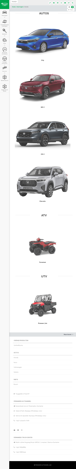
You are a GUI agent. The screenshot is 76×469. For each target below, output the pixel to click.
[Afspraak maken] (57, 2)
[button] (69, 7)
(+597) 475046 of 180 (22, 420)
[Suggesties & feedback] (68, 2)
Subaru (16, 372)
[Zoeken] (72, 2)
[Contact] (65, 2)
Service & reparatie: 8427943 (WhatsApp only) (30, 416)
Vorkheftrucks (18, 345)
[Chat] (61, 2)
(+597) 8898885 (20, 447)
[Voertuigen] (54, 2)
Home (13, 7)
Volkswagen (18, 367)
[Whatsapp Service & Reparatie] (50, 2)
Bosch (16, 384)
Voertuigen (20, 7)
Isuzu (15, 362)
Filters (71, 10)
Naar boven (68, 334)
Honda (14, 1)
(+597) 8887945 (20, 452)
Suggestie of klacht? (22, 394)
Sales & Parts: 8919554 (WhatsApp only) (28, 411)
